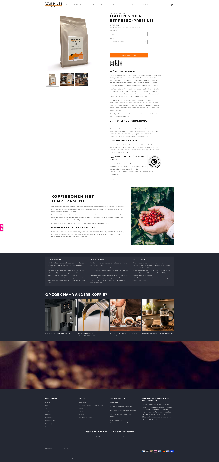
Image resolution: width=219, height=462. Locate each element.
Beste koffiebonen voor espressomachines (87, 334)
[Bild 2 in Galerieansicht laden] (67, 79)
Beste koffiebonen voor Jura (56, 333)
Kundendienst (82, 402)
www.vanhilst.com (116, 420)
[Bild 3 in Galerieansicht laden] (81, 79)
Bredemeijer (49, 424)
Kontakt (80, 408)
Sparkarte (81, 414)
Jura (46, 427)
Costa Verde (49, 418)
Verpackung (113, 30)
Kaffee (47, 405)
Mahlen (112, 38)
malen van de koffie (147, 278)
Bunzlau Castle (50, 421)
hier (114, 410)
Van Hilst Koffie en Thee (56, 458)
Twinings (48, 411)
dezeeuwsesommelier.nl (119, 423)
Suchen (47, 402)
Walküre (48, 414)
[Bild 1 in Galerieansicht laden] (52, 79)
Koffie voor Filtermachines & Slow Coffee (123, 334)
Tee (46, 408)
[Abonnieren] (123, 437)
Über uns (80, 411)
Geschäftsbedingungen (85, 418)
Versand (120, 27)
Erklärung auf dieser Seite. (119, 152)
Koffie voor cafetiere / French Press (156, 333)
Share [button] (113, 179)
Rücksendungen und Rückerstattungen (90, 405)
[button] (83, 5)
